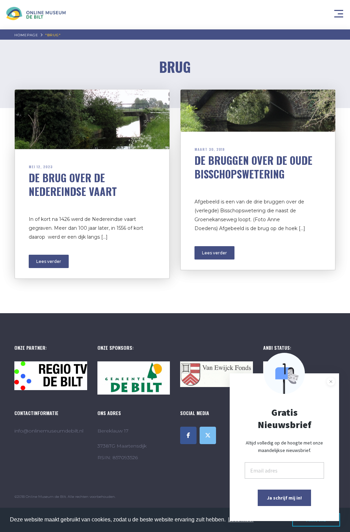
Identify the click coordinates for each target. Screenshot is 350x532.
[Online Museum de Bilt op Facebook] (188, 435)
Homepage (26, 35)
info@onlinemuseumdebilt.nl (48, 431)
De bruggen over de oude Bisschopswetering (253, 167)
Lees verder (48, 261)
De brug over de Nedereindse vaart (73, 184)
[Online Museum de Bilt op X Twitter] (208, 435)
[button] (340, 12)
